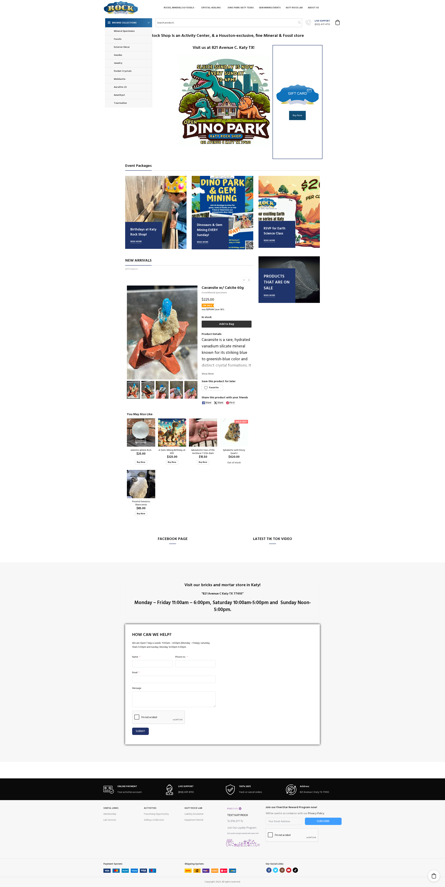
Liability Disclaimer (194, 814)
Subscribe (323, 821)
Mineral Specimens (217, 293)
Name (135, 657)
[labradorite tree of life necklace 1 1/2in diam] (203, 432)
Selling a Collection (154, 820)
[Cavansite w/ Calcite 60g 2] (162, 390)
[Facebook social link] (269, 870)
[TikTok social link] (295, 870)
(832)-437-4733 (322, 24)
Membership (109, 814)
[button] (338, 22)
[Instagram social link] (282, 870)
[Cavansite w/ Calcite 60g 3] (176, 390)
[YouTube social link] (288, 870)
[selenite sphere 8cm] (141, 432)
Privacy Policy (316, 813)
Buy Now (297, 115)
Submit (140, 731)
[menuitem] (244, 280)
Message (136, 688)
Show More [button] (208, 374)
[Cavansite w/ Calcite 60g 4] (190, 390)
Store (205, 293)
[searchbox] (229, 22)
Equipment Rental (194, 820)
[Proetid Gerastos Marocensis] (141, 484)
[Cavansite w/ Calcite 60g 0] (133, 390)
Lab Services (109, 820)
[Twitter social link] (275, 870)
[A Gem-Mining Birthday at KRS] (172, 432)
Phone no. (180, 657)
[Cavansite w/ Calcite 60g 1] (147, 390)
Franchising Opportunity (156, 814)
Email (134, 673)
